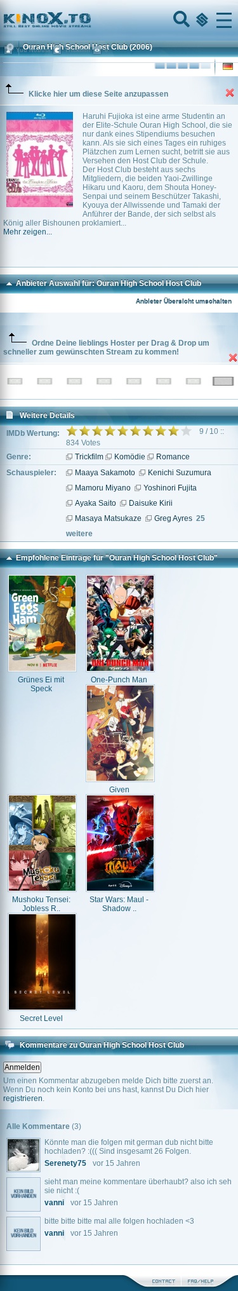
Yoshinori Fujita (170, 487)
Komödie (129, 456)
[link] (119, 20)
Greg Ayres (173, 518)
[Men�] (224, 20)
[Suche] (180, 20)
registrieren (23, 1098)
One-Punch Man (119, 679)
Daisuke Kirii (151, 503)
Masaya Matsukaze (108, 518)
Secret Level (41, 1018)
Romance (173, 456)
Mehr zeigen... (27, 231)
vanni (54, 1202)
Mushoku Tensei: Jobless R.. (41, 904)
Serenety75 (65, 1163)
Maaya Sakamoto (105, 472)
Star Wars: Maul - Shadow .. (119, 904)
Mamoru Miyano (103, 487)
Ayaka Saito (95, 503)
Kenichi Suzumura (179, 472)
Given (119, 789)
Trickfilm (89, 456)
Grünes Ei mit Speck (41, 684)
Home (90, 20)
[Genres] (200, 20)
